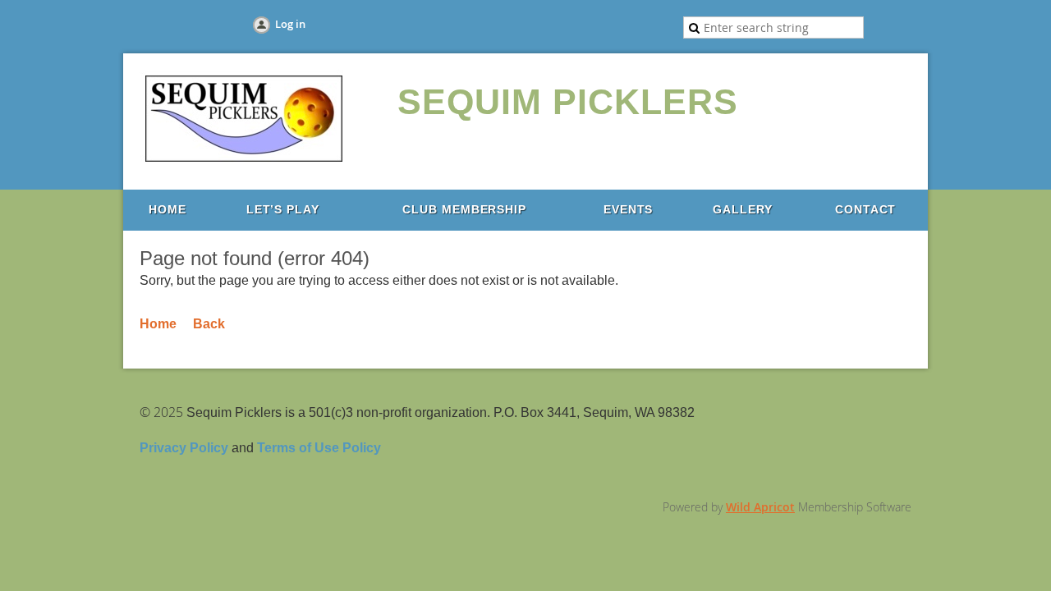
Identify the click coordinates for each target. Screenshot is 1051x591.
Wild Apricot (760, 507)
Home (158, 324)
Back (209, 324)
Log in (290, 23)
